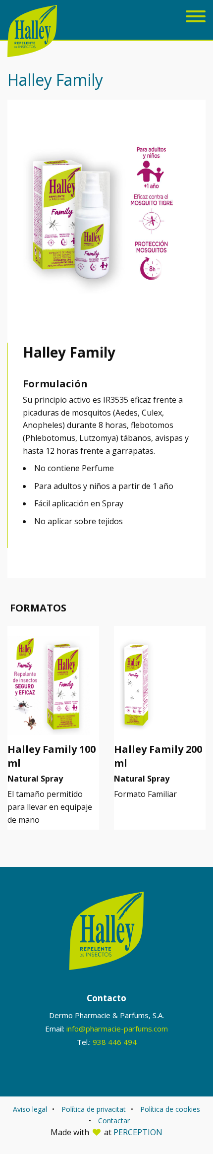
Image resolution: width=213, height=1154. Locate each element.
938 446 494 (115, 1042)
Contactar (114, 1120)
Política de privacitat (93, 1109)
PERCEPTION (137, 1132)
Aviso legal (30, 1109)
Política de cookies (170, 1109)
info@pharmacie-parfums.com (117, 1028)
